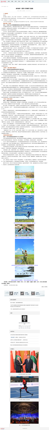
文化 (22, 1)
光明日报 (4, 6)
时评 (15, 1)
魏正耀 (29, 328)
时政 (9, 1)
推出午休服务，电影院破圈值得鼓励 (16, 302)
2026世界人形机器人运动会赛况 (24, 399)
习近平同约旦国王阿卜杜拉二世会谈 (24, 374)
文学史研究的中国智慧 (14, 334)
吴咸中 (21, 328)
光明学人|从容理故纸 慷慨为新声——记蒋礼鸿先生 (19, 339)
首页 (2, 6)
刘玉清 (25, 328)
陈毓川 (19, 328)
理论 (19, 1)
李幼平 (27, 328)
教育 (29, 1)
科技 (26, 1)
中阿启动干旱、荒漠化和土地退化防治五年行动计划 (19, 342)
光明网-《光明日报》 (22, 10)
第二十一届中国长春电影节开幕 (24, 425)
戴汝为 (23, 328)
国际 (12, 1)
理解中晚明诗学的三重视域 (22, 334)
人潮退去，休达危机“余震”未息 (18, 337)
